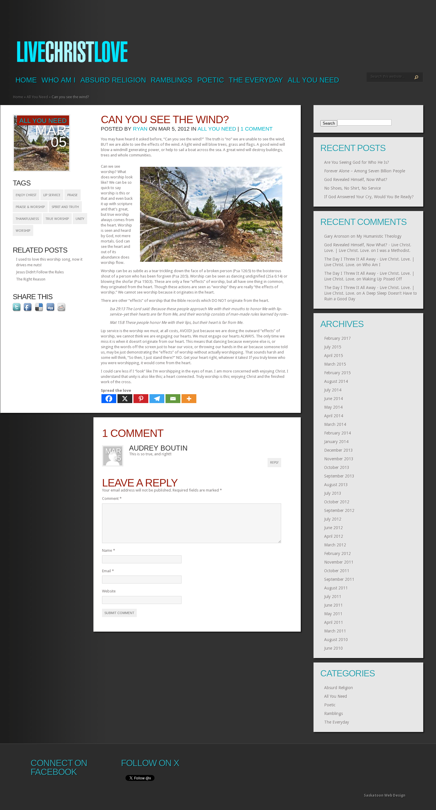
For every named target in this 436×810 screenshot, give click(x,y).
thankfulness (27, 219)
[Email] (173, 398)
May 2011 (333, 613)
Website (109, 591)
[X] (124, 398)
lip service (52, 195)
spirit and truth (65, 207)
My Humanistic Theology (379, 236)
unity (80, 219)
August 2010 (336, 639)
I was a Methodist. (393, 250)
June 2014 (333, 398)
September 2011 (339, 579)
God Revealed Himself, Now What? (355, 179)
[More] (189, 398)
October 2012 (336, 502)
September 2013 (339, 476)
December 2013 (338, 450)
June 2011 (333, 605)
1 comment (257, 129)
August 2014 (336, 381)
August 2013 (336, 484)
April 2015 (333, 355)
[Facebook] (108, 398)
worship (23, 231)
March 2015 (335, 364)
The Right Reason (30, 279)
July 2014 (332, 390)
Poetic (210, 80)
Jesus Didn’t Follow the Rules (40, 272)
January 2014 (336, 441)
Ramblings (171, 80)
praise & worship (30, 207)
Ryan (140, 129)
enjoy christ (26, 195)
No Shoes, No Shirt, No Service (352, 188)
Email (108, 571)
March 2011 (335, 631)
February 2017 (337, 338)
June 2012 (333, 527)
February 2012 (337, 553)
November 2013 (339, 458)
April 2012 (333, 536)
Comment (112, 498)
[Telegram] (156, 398)
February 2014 (337, 433)
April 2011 (333, 622)
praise (72, 195)
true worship (57, 219)
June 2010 (333, 648)
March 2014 (335, 424)
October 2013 (336, 467)
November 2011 (339, 562)
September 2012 (339, 510)
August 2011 (336, 588)
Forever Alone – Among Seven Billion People (364, 171)
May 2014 (333, 407)
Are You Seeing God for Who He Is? (356, 162)
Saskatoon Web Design (384, 795)
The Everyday (256, 80)
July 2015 (332, 347)
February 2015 (337, 372)
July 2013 (332, 493)
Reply (274, 463)
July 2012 (332, 519)
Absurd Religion (113, 80)
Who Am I (59, 80)
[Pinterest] (140, 398)
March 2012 (335, 545)
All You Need (313, 80)
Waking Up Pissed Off (382, 279)
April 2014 (333, 415)
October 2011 (336, 570)
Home (26, 80)
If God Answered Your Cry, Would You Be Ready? (369, 196)
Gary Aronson (336, 236)
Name (108, 550)
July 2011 (332, 596)
